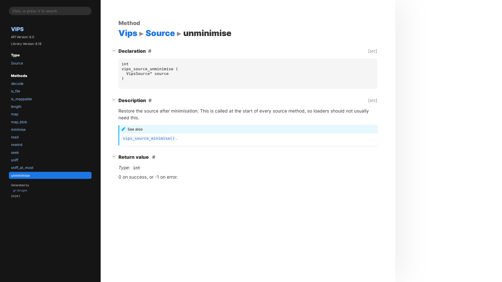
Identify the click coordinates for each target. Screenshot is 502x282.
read (15, 137)
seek (15, 152)
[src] (372, 51)
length (16, 106)
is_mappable (21, 99)
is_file (15, 91)
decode (17, 83)
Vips (17, 29)
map (14, 114)
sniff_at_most (22, 168)
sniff (14, 160)
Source (17, 63)
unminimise (20, 175)
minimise (18, 129)
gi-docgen (20, 190)
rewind (16, 145)
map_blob (19, 122)
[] (114, 50)
